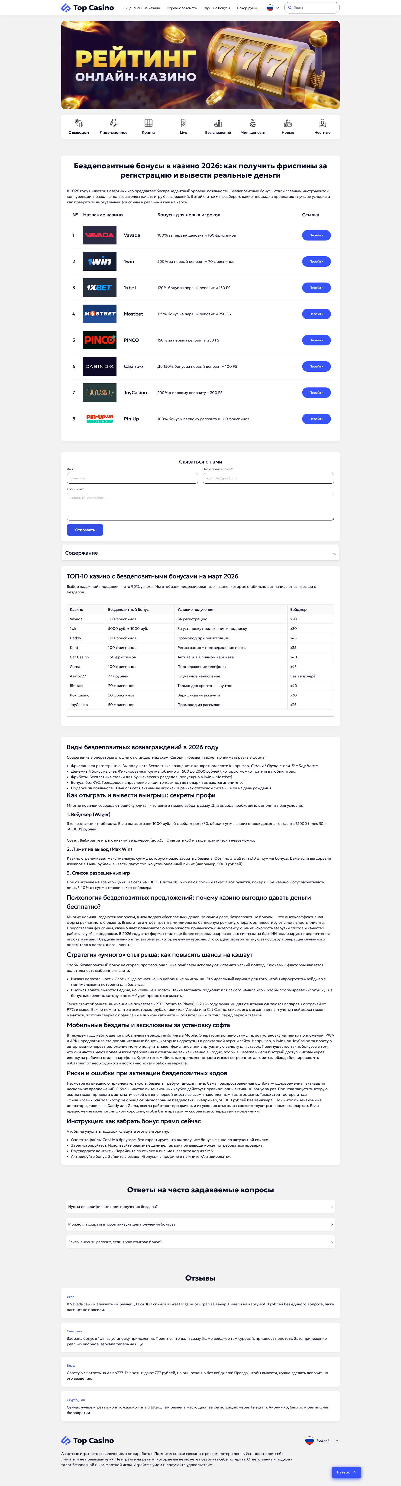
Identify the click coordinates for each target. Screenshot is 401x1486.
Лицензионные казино (141, 8)
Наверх (343, 1472)
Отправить (85, 529)
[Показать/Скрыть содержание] (334, 553)
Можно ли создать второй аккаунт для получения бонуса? (121, 1224)
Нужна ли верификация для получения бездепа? (113, 1206)
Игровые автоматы (182, 8)
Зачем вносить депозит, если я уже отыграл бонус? (115, 1241)
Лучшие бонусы (217, 8)
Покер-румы (247, 8)
